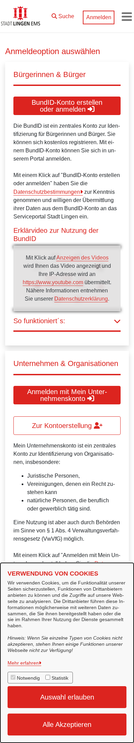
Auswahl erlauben (67, 697)
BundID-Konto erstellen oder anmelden (67, 106)
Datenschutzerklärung (81, 299)
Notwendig (28, 678)
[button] (63, 14)
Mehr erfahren (23, 663)
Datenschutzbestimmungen (46, 192)
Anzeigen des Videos (82, 258)
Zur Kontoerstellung (63, 425)
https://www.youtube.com (53, 282)
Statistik (60, 678)
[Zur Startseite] (21, 16)
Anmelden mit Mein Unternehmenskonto (67, 395)
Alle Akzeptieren (67, 724)
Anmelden (98, 17)
